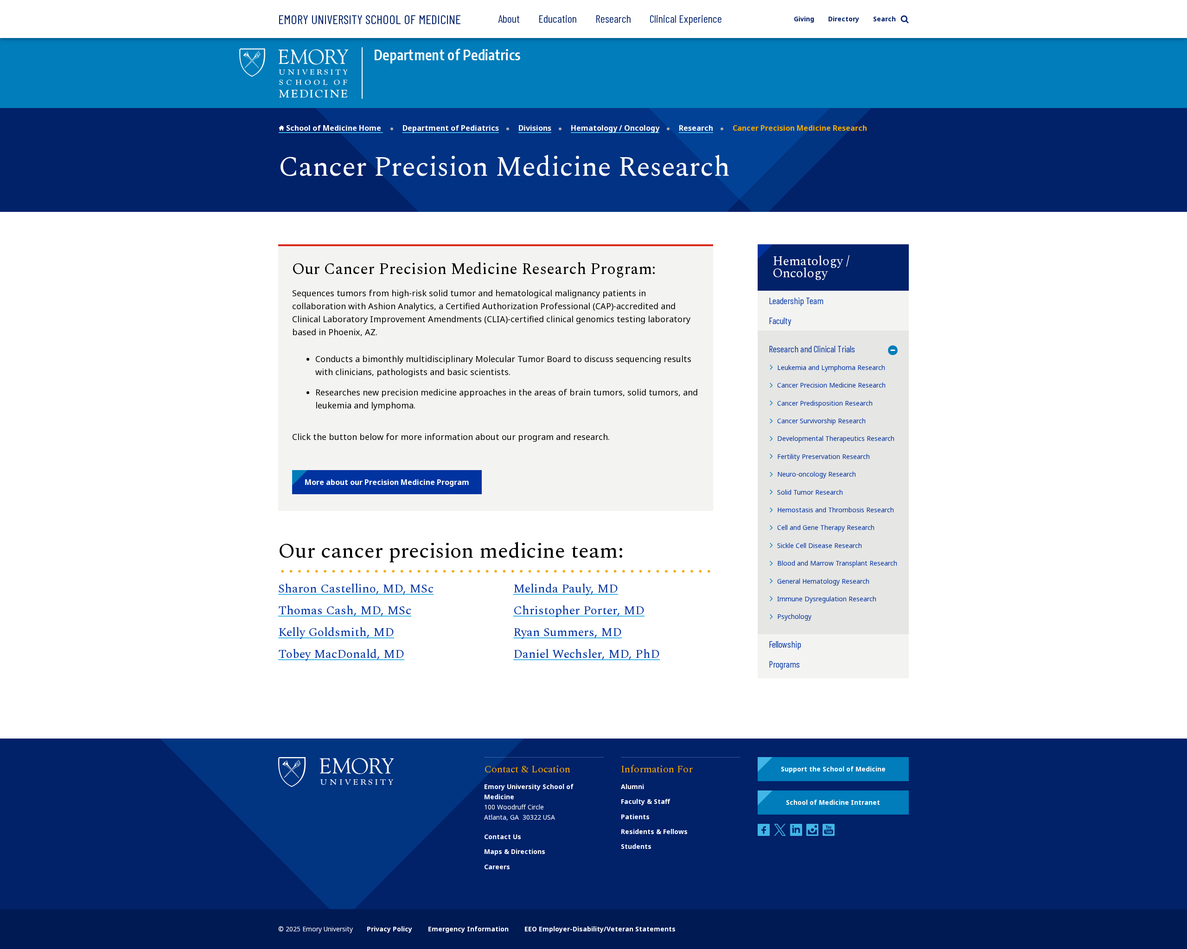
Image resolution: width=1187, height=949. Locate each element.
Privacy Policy (389, 928)
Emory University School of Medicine (369, 19)
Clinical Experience (686, 18)
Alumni (632, 786)
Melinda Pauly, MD (565, 589)
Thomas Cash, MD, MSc (344, 610)
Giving (804, 18)
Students (636, 846)
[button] (833, 267)
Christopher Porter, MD (579, 610)
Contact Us (502, 836)
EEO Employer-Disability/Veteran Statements (600, 928)
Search (884, 18)
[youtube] (829, 833)
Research (613, 18)
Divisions (534, 128)
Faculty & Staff (645, 801)
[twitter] (781, 833)
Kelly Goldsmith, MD (336, 632)
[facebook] (765, 833)
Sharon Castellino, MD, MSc (356, 589)
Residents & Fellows (654, 831)
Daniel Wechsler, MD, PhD (586, 654)
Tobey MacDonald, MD (341, 654)
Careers (497, 866)
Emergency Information (468, 928)
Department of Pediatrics (450, 128)
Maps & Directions (514, 851)
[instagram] (813, 833)
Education (557, 18)
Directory (843, 18)
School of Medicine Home (333, 128)
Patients (635, 816)
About (509, 18)
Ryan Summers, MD (567, 632)
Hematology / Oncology (615, 128)
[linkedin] (797, 833)
